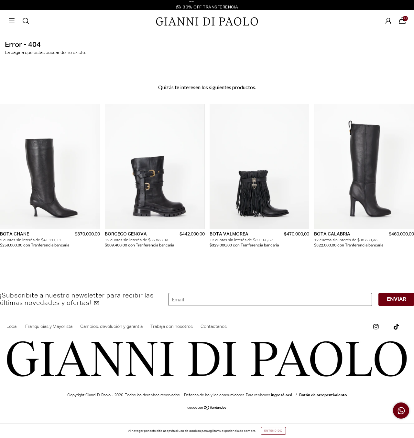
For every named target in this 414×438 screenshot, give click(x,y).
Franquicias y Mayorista (48, 326)
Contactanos (214, 326)
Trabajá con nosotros (171, 326)
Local (11, 326)
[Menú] (12, 21)
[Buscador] (25, 21)
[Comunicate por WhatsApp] (401, 410)
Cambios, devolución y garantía (111, 326)
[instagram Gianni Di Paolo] (376, 327)
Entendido (273, 431)
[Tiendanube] (207, 408)
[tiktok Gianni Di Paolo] (396, 327)
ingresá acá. (282, 395)
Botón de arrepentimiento (323, 395)
